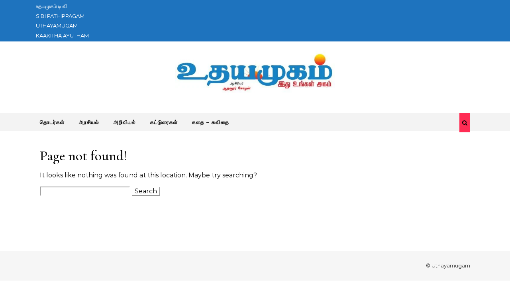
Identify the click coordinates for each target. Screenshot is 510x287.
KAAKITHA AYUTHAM (62, 35)
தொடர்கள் (52, 122)
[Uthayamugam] (255, 74)
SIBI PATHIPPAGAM (60, 16)
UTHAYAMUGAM (57, 25)
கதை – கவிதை (210, 122)
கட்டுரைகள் (164, 122)
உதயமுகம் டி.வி (51, 6)
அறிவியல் (125, 122)
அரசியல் (89, 122)
